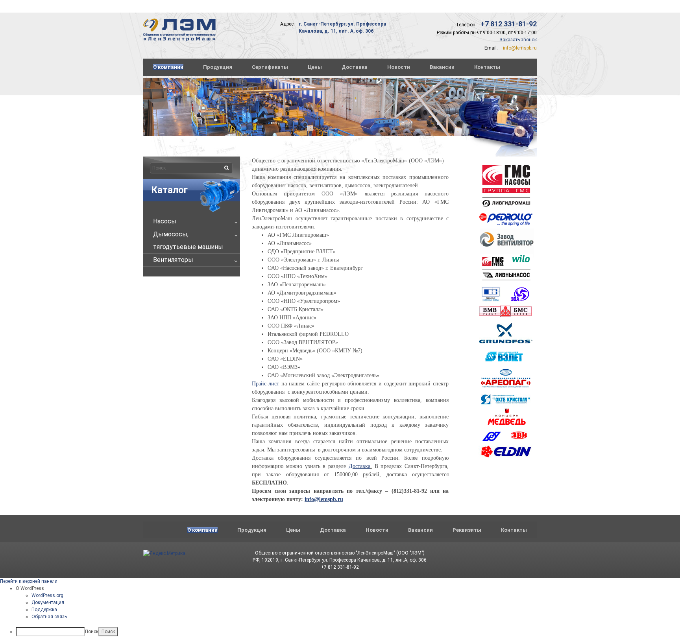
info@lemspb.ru (520, 48)
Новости (398, 67)
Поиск (91, 631)
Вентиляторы (173, 259)
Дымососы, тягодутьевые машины (188, 240)
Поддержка (44, 609)
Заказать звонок (518, 39)
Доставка (355, 67)
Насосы (164, 221)
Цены (315, 67)
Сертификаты (270, 67)
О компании (168, 67)
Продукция (217, 67)
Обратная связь (49, 616)
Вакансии (442, 67)
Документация (47, 602)
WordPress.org (47, 595)
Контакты (487, 67)
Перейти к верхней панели (28, 581)
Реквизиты (467, 530)
